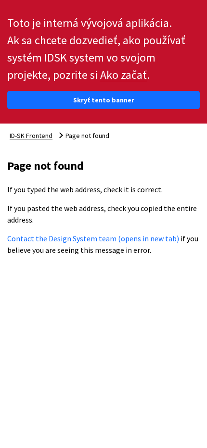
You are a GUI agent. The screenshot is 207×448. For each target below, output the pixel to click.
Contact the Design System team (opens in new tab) (93, 238)
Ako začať (123, 74)
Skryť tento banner (103, 100)
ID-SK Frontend (31, 135)
